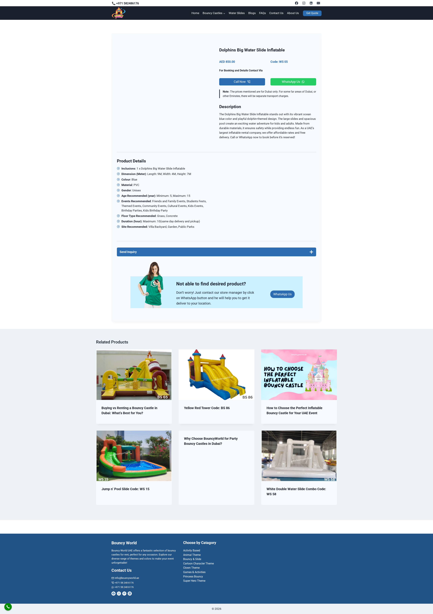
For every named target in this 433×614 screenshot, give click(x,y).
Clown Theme (191, 567)
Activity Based (191, 550)
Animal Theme (192, 554)
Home (195, 13)
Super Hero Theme (194, 580)
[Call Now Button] (8, 607)
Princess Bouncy (193, 576)
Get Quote (312, 13)
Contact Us (276, 13)
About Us (293, 13)
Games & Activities (194, 572)
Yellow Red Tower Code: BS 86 (207, 408)
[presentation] (134, 374)
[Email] (318, 3)
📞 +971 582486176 (125, 3)
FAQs (262, 13)
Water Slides (237, 13)
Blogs (252, 13)
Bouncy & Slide (192, 559)
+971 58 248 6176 (124, 582)
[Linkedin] (311, 3)
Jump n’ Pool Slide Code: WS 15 (125, 489)
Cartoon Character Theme (198, 563)
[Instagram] (304, 3)
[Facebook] (296, 3)
